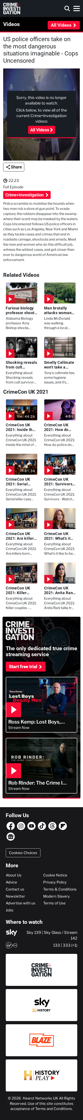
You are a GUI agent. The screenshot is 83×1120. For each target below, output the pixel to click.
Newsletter (15, 896)
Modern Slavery (56, 896)
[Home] (11, 8)
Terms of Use (54, 903)
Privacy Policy (55, 882)
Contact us (15, 889)
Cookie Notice (55, 875)
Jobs (9, 910)
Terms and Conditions (53, 1109)
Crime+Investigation (25, 194)
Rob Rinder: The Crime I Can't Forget (35, 783)
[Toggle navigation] (76, 8)
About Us (13, 875)
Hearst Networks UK (41, 1098)
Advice (11, 882)
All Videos (61, 25)
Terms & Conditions (60, 889)
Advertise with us (20, 903)
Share (16, 167)
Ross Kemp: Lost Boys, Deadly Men (34, 722)
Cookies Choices (23, 853)
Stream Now (19, 727)
